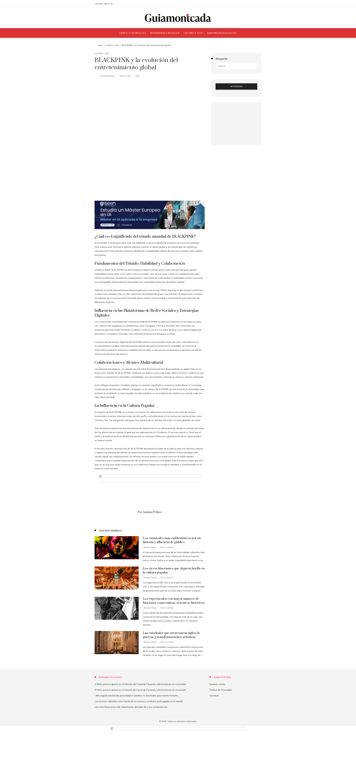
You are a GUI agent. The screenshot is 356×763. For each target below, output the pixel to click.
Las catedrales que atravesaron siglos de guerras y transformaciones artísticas (171, 635)
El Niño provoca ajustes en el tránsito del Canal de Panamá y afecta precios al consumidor (140, 684)
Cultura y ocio (102, 54)
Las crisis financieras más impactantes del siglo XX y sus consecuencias (131, 707)
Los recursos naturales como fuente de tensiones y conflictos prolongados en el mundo (139, 701)
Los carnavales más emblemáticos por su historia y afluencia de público (172, 540)
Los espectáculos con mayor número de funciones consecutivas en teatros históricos (174, 601)
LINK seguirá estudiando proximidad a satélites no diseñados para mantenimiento (136, 695)
